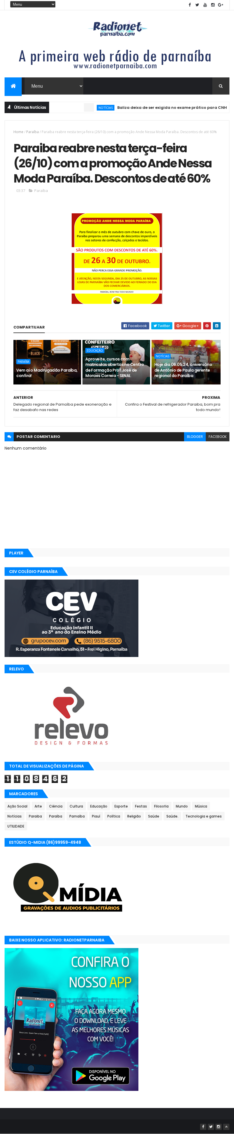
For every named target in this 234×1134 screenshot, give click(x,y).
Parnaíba (77, 816)
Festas (141, 806)
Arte (38, 806)
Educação (95, 350)
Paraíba (32, 131)
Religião (134, 816)
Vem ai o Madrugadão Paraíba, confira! (46, 373)
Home (18, 131)
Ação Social (17, 806)
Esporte (121, 806)
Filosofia (161, 806)
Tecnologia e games (203, 816)
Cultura (76, 806)
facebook (218, 436)
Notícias (90, 107)
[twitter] (197, 5)
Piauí (96, 816)
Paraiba (35, 816)
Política (113, 816)
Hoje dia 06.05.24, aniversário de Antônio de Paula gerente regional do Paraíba (183, 370)
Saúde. (172, 816)
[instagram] (213, 5)
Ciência (55, 806)
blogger (195, 436)
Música (201, 806)
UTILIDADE (15, 826)
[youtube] (205, 5)
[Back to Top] (226, 1127)
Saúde (153, 816)
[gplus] (220, 5)
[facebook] (190, 5)
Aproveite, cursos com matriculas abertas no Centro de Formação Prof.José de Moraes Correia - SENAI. (114, 367)
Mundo (182, 806)
